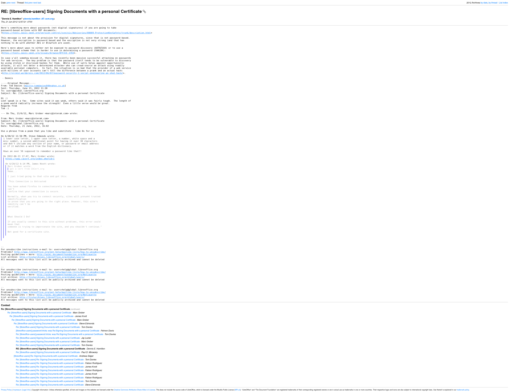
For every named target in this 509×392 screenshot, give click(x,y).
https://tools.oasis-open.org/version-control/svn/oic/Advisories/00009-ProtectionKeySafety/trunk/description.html (76, 33)
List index (503, 2)
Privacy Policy (6, 389)
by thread (493, 2)
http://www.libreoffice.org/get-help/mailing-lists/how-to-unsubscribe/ (60, 252)
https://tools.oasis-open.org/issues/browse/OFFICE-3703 (38, 53)
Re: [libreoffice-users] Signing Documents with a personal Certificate (39, 312)
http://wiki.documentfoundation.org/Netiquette (66, 254)
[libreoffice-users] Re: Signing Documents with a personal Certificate (46, 355)
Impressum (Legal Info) (21, 389)
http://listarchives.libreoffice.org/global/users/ (52, 257)
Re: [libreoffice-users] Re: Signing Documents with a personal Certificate (50, 359)
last (39, 2)
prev (9, 2)
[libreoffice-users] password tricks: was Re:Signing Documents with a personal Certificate (57, 330)
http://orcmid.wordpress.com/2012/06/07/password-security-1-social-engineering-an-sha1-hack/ (62, 73)
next (13, 2)
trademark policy (463, 389)
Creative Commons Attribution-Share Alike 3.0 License (134, 389)
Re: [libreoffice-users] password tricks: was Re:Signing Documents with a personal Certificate (59, 334)
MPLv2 (237, 389)
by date (484, 2)
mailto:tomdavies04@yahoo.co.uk (45, 85)
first (26, 2)
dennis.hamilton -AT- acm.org (39, 18)
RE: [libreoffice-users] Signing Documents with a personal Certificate (71, 11)
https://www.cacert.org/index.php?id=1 (29, 158)
